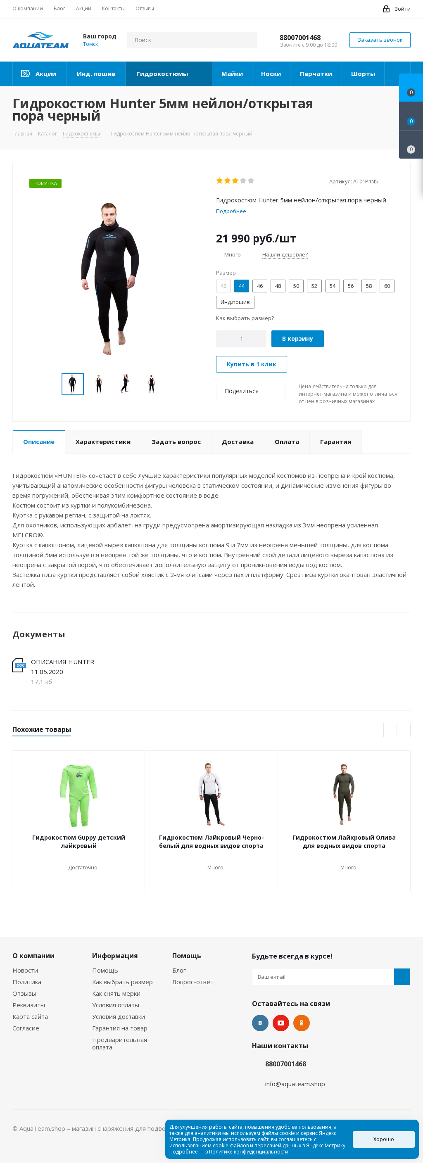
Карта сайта (30, 1016)
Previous (52, 384)
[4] (243, 181)
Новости (25, 970)
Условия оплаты (115, 1005)
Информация (115, 955)
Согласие (25, 1028)
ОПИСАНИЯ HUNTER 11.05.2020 (62, 666)
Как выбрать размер (122, 982)
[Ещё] (398, 74)
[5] (251, 181)
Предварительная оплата (119, 1043)
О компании (33, 955)
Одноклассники (301, 1023)
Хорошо (383, 1139)
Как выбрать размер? (245, 318)
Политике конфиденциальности (248, 1151)
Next (172, 384)
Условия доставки (118, 1016)
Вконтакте (260, 1023)
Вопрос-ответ (193, 982)
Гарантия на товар (119, 1028)
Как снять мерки (116, 993)
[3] (236, 181)
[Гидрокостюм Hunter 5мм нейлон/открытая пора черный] (112, 277)
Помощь (105, 970)
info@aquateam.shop (295, 1084)
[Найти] (247, 40)
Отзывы (24, 993)
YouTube (281, 1023)
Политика (26, 982)
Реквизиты (28, 1005)
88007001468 (300, 37)
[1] (220, 181)
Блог (179, 970)
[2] (228, 181)
